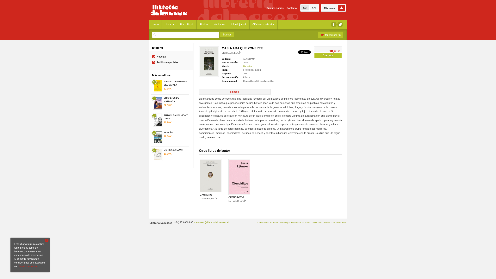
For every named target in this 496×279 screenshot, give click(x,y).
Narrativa (247, 66)
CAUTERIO (206, 195)
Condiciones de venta (267, 222)
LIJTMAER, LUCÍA (231, 53)
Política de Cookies (321, 222)
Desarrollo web (339, 222)
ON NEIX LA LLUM (173, 150)
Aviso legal (284, 222)
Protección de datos (300, 222)
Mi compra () (332, 35)
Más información (28, 266)
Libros (168, 24)
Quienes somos (275, 8)
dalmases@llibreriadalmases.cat (211, 222)
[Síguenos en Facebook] (334, 24)
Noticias (161, 56)
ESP (305, 8)
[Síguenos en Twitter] (340, 24)
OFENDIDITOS (236, 197)
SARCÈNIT (169, 132)
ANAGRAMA (249, 59)
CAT (314, 8)
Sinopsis (234, 91)
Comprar (328, 55)
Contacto (292, 8)
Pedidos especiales (167, 62)
